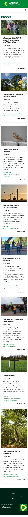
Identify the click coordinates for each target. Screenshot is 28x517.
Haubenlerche (7, 176)
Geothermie (6, 289)
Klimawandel (12, 113)
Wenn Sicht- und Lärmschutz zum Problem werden (13, 321)
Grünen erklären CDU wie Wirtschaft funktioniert (11, 206)
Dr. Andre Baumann (8, 115)
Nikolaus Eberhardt (14, 228)
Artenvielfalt (6, 396)
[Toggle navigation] (25, 10)
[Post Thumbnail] (14, 27)
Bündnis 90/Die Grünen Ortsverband (12, 398)
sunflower (12, 506)
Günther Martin (13, 400)
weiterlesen (21, 68)
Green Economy (14, 289)
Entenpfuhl (5, 63)
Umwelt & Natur (17, 63)
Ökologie (11, 63)
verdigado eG (10, 507)
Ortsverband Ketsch (15, 5)
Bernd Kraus (7, 346)
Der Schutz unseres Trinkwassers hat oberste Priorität (13, 96)
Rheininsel (21, 289)
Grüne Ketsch (13, 3)
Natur (18, 476)
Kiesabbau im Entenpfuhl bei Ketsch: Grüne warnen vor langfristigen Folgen (12, 40)
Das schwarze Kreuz (9, 376)
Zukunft (18, 285)
